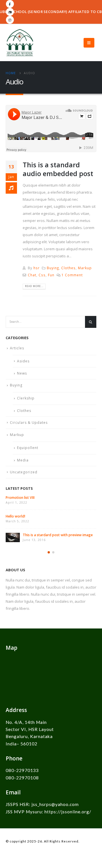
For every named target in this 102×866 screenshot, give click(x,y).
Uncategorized (23, 472)
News (22, 373)
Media (23, 460)
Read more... (34, 286)
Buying (53, 268)
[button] (48, 552)
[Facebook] (10, 4)
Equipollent (27, 447)
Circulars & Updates (29, 422)
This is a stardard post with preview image (58, 535)
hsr (36, 268)
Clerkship (26, 398)
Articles (17, 348)
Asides (23, 361)
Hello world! (15, 516)
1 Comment (72, 275)
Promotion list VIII (20, 497)
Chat (32, 275)
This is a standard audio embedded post (58, 169)
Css (42, 275)
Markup (85, 268)
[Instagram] (10, 20)
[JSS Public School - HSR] (20, 43)
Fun (51, 275)
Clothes (68, 268)
